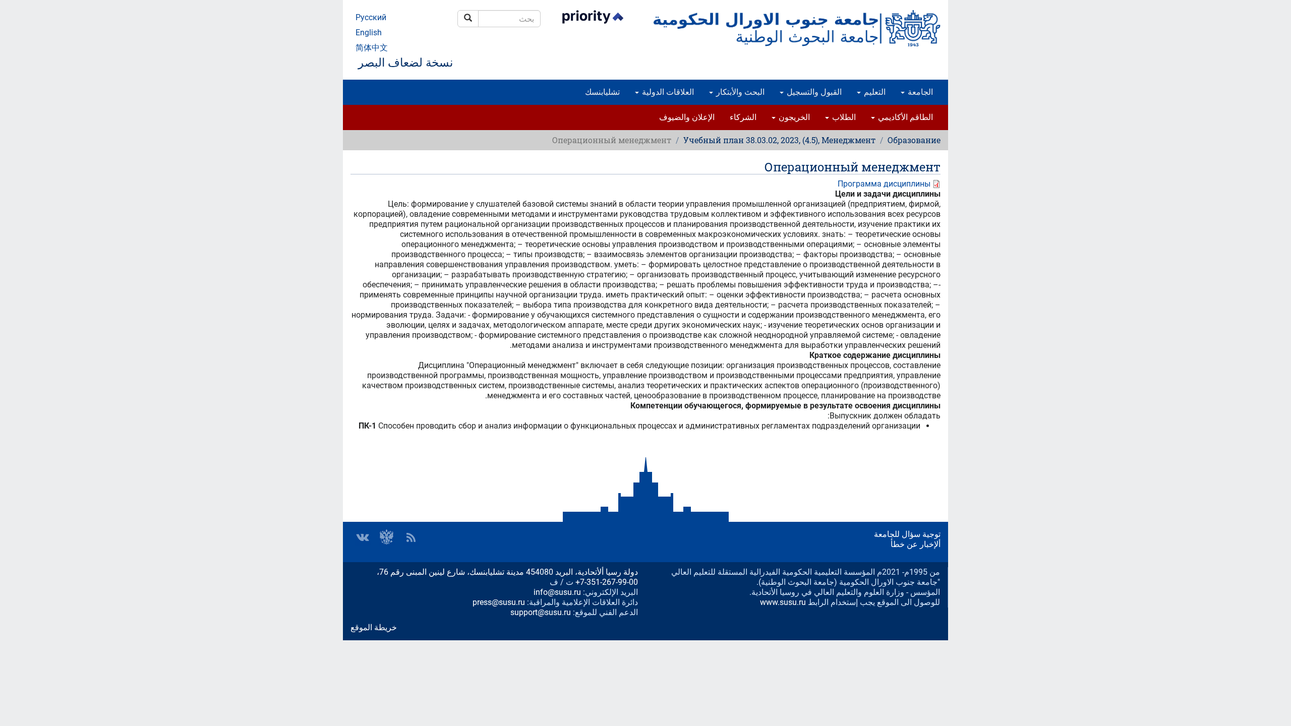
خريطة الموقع (373, 627)
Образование (914, 140)
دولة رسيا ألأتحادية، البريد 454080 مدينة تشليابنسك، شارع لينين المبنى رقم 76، (507, 572)
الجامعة (919, 92)
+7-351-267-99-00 (606, 582)
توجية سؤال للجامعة (907, 534)
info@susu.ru (557, 592)
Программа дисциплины (884, 184)
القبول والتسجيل (813, 92)
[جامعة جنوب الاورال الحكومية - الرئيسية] (797, 28)
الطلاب (843, 117)
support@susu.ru (540, 612)
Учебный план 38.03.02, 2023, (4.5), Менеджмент (779, 140)
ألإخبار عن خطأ (916, 544)
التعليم (874, 92)
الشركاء (743, 117)
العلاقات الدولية (667, 92)
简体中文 (372, 47)
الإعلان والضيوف (687, 117)
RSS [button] (411, 537)
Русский (371, 17)
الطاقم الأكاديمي (904, 117)
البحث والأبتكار (739, 92)
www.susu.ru (783, 602)
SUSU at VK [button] (363, 537)
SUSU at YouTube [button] (387, 537)
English (369, 32)
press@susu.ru (499, 602)
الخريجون (793, 117)
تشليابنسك (602, 92)
